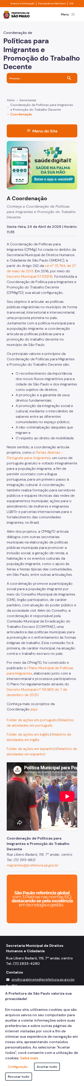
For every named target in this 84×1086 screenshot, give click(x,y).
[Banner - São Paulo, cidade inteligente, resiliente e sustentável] (42, 898)
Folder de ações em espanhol (31, 748)
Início (11, 100)
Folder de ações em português (32, 720)
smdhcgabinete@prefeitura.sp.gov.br (43, 979)
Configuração (18, 1067)
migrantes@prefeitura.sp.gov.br (33, 865)
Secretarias (27, 100)
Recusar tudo (18, 1077)
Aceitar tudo (47, 1067)
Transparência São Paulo (52, 3)
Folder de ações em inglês (28, 734)
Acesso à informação (22, 3)
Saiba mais (29, 1058)
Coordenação (21, 114)
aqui (33, 709)
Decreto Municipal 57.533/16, (30, 276)
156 (71, 3)
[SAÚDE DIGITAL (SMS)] (42, 165)
